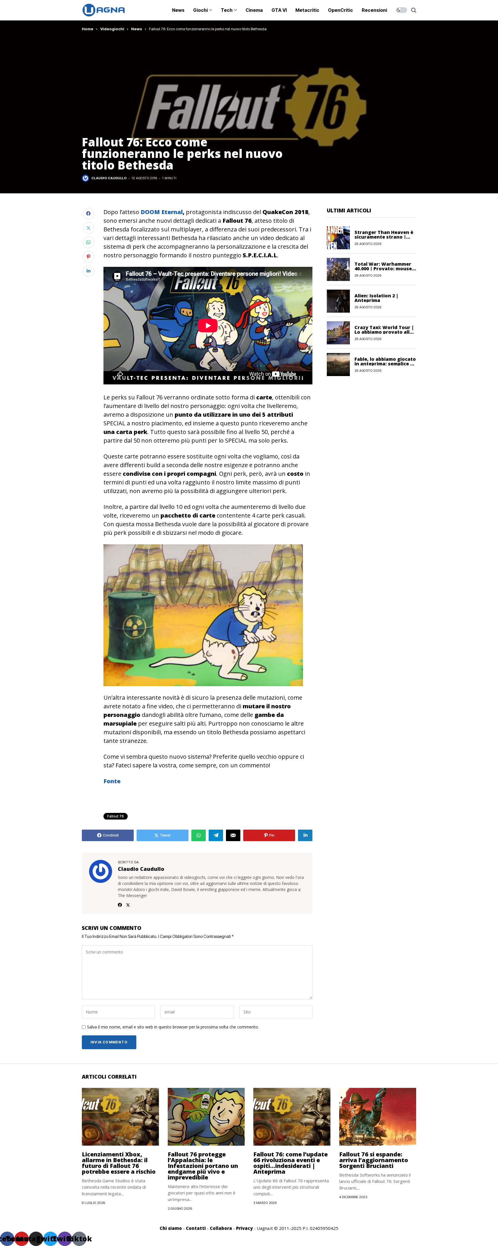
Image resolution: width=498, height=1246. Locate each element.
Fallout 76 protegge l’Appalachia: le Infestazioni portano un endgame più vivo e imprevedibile (203, 1165)
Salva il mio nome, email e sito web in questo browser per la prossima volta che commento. (173, 1027)
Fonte (111, 781)
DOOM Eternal (162, 212)
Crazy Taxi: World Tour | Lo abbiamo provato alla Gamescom (384, 331)
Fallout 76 (115, 816)
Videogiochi (112, 29)
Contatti (196, 1228)
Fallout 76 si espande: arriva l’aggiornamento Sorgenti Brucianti (373, 1160)
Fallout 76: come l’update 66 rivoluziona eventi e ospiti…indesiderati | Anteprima (290, 1162)
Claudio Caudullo (109, 178)
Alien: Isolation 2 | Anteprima (376, 297)
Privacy (244, 1228)
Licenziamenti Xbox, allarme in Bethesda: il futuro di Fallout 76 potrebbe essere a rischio (119, 1162)
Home (87, 29)
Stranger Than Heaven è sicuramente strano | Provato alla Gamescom (383, 236)
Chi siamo (171, 1228)
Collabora (221, 1228)
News (136, 29)
